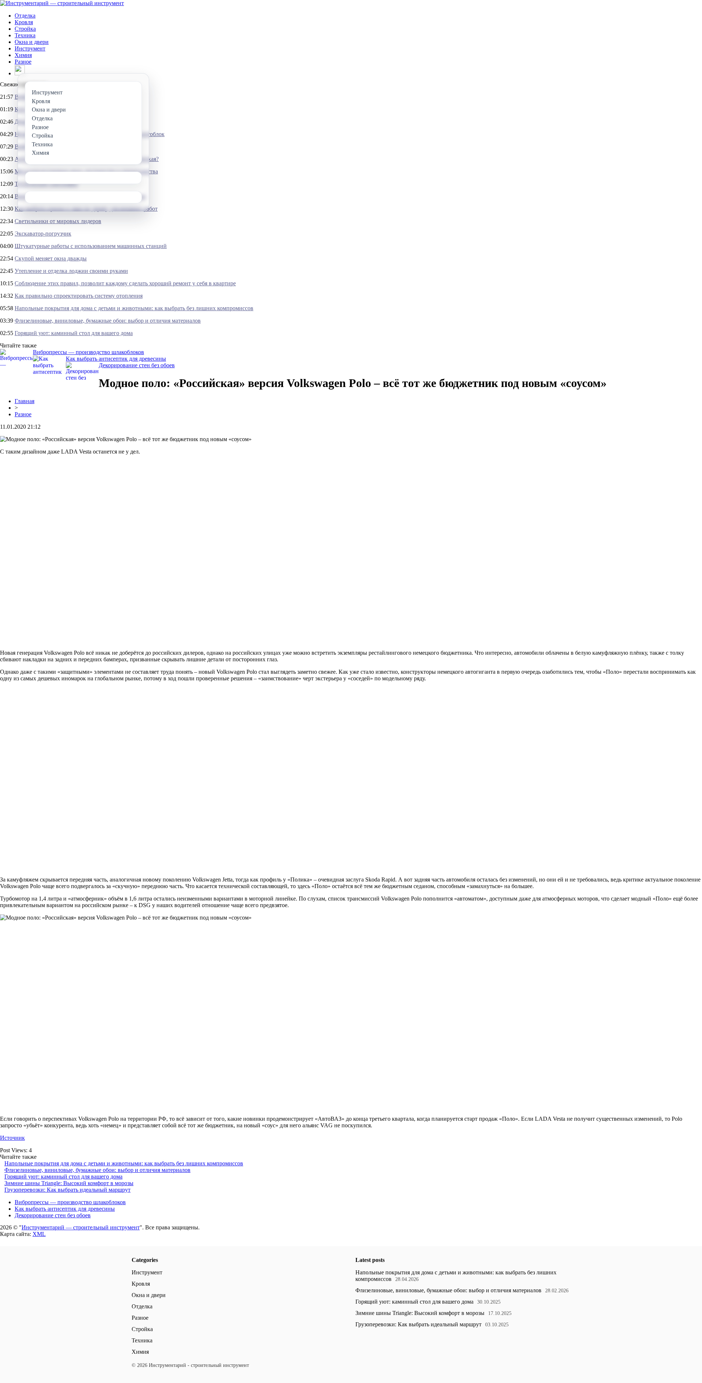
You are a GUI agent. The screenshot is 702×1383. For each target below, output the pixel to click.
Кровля (24, 22)
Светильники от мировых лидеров (58, 221)
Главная (24, 401)
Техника (25, 35)
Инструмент (30, 48)
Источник (12, 1138)
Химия (23, 55)
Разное (23, 62)
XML (39, 1234)
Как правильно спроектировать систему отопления (79, 296)
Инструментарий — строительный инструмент (81, 1227)
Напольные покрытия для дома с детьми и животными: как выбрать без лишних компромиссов (134, 308)
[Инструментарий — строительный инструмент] (62, 3)
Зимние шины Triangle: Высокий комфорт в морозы (68, 1183)
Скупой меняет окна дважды (51, 258)
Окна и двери (32, 42)
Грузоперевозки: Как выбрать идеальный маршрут (67, 1190)
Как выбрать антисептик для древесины (116, 359)
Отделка (25, 15)
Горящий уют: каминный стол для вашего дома (74, 333)
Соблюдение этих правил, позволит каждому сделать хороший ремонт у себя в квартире (125, 283)
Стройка (25, 29)
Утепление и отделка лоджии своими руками (71, 271)
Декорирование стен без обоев (137, 365)
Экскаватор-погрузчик (43, 233)
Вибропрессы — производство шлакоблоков (88, 352)
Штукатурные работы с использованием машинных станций (91, 246)
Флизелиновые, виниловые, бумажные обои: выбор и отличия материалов (108, 320)
